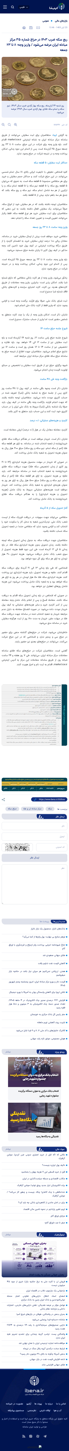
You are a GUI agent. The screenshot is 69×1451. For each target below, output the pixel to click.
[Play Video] (34, 1072)
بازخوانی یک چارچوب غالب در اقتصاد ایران (45, 1290)
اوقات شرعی (45, 1410)
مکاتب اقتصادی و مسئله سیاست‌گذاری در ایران (43, 1178)
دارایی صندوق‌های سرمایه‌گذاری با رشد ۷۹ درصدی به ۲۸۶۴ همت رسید (36, 1327)
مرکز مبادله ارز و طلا (32, 809)
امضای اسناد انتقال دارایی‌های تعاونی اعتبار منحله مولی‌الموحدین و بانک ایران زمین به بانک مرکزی (36, 1298)
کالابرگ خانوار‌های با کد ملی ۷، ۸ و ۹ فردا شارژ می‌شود (40, 1030)
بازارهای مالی (61, 21)
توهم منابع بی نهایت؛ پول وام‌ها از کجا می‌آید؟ (43, 937)
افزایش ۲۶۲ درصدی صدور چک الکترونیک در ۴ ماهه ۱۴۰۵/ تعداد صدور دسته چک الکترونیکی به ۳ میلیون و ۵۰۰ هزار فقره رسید (37, 1004)
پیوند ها (38, 1404)
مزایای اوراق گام (58, 1216)
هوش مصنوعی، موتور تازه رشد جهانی (47, 1038)
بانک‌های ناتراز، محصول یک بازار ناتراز (48, 929)
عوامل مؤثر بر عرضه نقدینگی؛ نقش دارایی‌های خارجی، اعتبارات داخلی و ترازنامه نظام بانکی (36, 1307)
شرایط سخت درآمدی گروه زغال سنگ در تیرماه (44, 1348)
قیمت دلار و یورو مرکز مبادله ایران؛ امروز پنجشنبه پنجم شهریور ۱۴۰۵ (37, 983)
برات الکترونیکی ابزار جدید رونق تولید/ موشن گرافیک (41, 1185)
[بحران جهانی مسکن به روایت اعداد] (34, 1259)
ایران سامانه (27, 1427)
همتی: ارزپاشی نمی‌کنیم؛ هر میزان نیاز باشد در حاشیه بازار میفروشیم (37, 973)
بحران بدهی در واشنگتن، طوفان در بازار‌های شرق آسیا (41, 1314)
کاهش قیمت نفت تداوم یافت (51, 963)
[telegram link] (45, 1436)
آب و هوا (57, 1410)
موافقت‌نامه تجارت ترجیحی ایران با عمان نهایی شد (42, 1343)
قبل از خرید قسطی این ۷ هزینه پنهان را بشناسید (43, 1172)
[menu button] (5, 7)
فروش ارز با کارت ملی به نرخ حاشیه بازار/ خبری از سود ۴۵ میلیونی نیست (36, 1283)
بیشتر (6, 1052)
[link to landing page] (49, 7)
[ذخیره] (31, 27)
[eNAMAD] (34, 1447)
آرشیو (28, 1404)
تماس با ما (61, 1404)
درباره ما (49, 1404)
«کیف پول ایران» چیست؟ (53, 1165)
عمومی (46, 21)
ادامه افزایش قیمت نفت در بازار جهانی (47, 1359)
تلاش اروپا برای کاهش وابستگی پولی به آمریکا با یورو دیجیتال (37, 992)
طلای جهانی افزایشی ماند (53, 1365)
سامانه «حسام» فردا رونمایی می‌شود (48, 1319)
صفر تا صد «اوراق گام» (55, 1223)
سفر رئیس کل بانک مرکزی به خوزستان (47, 1014)
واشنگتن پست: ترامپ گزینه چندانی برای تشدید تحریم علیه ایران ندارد (36, 1336)
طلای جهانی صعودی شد (54, 955)
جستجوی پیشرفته (16, 1410)
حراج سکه (12, 809)
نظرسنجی (31, 1410)
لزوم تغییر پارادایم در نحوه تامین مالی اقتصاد (44, 1209)
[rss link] (23, 1436)
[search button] (12, 7)
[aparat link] (37, 1436)
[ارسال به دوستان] (38, 27)
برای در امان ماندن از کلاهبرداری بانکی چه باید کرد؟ (41, 1202)
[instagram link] (30, 1436)
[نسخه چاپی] (24, 27)
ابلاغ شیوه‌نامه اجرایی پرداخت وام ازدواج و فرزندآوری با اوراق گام (37, 946)
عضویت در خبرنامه (14, 1404)
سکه (50, 809)
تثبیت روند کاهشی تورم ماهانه (51, 1022)
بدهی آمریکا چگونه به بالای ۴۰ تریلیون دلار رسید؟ (42, 1354)
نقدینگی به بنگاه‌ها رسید (47, 1137)
